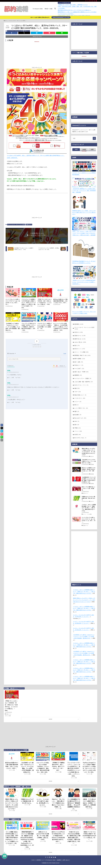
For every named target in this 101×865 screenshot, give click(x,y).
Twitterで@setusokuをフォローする (61, 17)
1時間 (76, 149)
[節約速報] (16, 8)
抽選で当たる (79, 339)
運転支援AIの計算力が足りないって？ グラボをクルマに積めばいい (74, 10)
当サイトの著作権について (38, 860)
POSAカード (78, 365)
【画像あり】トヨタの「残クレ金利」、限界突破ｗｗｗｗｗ (73, 4)
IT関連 (77, 428)
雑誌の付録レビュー (80, 395)
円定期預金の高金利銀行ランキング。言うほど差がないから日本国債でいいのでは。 (84, 262)
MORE (50, 719)
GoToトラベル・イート (81, 385)
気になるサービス (80, 418)
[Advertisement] (37, 55)
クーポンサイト (79, 398)
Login (64, 353)
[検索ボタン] (55, 9)
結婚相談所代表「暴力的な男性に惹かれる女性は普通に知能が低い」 (75, 15)
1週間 (92, 149)
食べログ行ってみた (80, 437)
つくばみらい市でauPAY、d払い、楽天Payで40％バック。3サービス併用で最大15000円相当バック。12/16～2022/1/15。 (36, 156)
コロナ (77, 391)
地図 (76, 411)
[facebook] (86, 1)
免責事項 (59, 860)
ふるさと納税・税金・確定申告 (83, 381)
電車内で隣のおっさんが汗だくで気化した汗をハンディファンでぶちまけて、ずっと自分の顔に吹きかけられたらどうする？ (84, 600)
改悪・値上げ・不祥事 (81, 371)
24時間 (84, 149)
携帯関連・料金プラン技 (82, 355)
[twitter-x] (88, 1)
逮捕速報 (78, 375)
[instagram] (90, 1)
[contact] (96, 1)
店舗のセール (27, 30)
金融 (77, 388)
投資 (77, 345)
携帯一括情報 (79, 358)
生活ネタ (78, 332)
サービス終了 (79, 368)
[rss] (94, 1)
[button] (12, 33)
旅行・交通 (78, 362)
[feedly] (92, 1)
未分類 (77, 434)
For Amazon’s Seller (50, 860)
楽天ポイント (79, 348)
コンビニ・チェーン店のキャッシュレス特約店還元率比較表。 (84, 173)
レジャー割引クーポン (81, 408)
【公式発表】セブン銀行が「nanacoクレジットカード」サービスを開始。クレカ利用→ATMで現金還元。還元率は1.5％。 (83, 636)
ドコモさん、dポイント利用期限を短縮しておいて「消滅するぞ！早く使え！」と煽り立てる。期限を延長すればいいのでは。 (84, 591)
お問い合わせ (66, 860)
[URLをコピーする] (2, 440)
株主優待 (77, 414)
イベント (78, 431)
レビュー (77, 401)
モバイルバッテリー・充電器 (82, 378)
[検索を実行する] (94, 138)
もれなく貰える (80, 342)
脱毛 (76, 404)
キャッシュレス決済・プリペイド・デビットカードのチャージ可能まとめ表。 (84, 312)
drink (76, 421)
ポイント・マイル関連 (81, 352)
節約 (76, 424)
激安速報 (78, 324)
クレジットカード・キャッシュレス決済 (15, 30)
